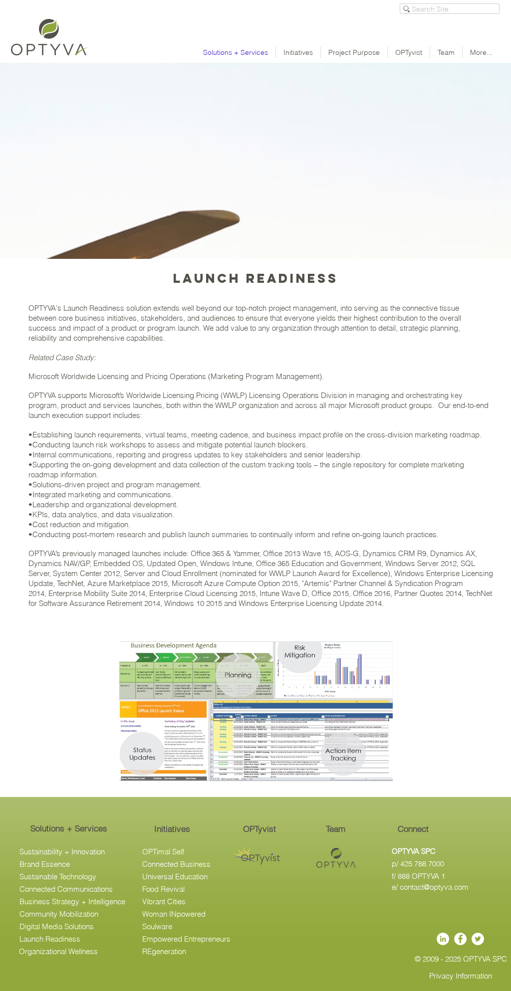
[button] (259, 829)
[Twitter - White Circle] (478, 939)
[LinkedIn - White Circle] (443, 939)
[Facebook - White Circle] (460, 939)
